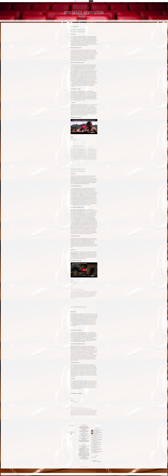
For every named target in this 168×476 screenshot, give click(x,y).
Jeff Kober (77, 412)
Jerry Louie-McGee (82, 412)
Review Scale (164, 20)
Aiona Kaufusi (78, 148)
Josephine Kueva (85, 153)
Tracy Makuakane (86, 158)
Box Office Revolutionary (79, 145)
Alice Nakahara (88, 148)
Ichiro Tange (72, 152)
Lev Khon (84, 154)
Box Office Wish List (70, 20)
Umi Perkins (94, 158)
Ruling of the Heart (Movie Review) (84, 440)
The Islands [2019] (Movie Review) (78, 29)
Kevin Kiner (93, 412)
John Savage (81, 153)
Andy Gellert (87, 291)
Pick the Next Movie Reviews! (122, 20)
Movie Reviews (31, 20)
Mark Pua (86, 155)
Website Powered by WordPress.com (84, 466)
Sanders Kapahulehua (74, 157)
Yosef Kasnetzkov (94, 159)
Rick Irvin (90, 296)
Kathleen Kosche (91, 294)
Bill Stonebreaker (87, 149)
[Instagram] (71, 433)
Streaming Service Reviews (60, 20)
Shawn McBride (83, 157)
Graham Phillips (77, 411)
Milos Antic (79, 296)
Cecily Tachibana (75, 150)
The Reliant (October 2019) (84, 426)
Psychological (73, 147)
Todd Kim (82, 158)
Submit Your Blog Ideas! (142, 20)
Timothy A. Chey (78, 158)
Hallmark (81, 411)
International (86, 146)
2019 (72, 148)
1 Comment (72, 160)
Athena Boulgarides (92, 291)
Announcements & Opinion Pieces (98, 20)
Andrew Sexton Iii (73, 149)
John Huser (77, 153)
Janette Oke (74, 412)
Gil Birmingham (73, 411)
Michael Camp (89, 155)
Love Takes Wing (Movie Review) (84, 430)
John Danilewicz (73, 153)
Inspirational (82, 146)
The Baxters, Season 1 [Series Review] (84, 454)
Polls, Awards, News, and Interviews (154, 20)
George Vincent (73, 294)
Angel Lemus (78, 149)
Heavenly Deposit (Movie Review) (78, 169)
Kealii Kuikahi (73, 154)
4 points (75, 148)
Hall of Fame (88, 20)
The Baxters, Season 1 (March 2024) (84, 455)
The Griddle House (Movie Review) (84, 441)
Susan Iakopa (91, 157)
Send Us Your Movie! (132, 20)
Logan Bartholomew (87, 413)
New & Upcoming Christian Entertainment (9, 20)
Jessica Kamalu (94, 152)
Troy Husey (91, 158)
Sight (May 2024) (84, 456)
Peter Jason (87, 296)
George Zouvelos (77, 294)
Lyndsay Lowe (85, 295)
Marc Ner (78, 155)
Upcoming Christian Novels (80, 20)
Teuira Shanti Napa (73, 158)
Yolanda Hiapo (89, 159)
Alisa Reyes (75, 291)
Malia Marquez (74, 155)
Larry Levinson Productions (79, 413)
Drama (75, 146)
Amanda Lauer (93, 148)
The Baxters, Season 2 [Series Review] (84, 453)
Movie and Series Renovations (111, 20)
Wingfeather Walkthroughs (22, 20)
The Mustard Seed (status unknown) (84, 427)
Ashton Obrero (82, 149)
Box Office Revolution (84, 13)
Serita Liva (78, 157)
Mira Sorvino (94, 155)
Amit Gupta (83, 291)
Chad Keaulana (85, 150)
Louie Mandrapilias (80, 295)
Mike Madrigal (75, 296)
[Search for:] (97, 425)
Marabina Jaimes (89, 295)
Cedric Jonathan (80, 150)
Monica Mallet (83, 296)
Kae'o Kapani (89, 153)
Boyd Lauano (92, 149)
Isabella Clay (90, 152)
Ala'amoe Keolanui (83, 148)
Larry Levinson (73, 413)
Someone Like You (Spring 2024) (84, 457)
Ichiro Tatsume (77, 152)
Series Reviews (38, 20)
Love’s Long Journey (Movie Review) (78, 307)
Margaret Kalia (82, 155)
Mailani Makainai (92, 154)
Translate (99, 461)
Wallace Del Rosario (84, 159)
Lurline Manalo (87, 154)
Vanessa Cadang (78, 159)
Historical (78, 146)
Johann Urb (86, 412)
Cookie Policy (17, 474)
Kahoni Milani (94, 153)
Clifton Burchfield (90, 150)
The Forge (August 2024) (84, 458)
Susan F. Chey (87, 157)
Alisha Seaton (79, 291)
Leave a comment (73, 298)
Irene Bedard (93, 411)
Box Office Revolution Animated (48, 20)
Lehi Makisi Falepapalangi (78, 154)
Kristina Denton (74, 295)
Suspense (76, 147)
